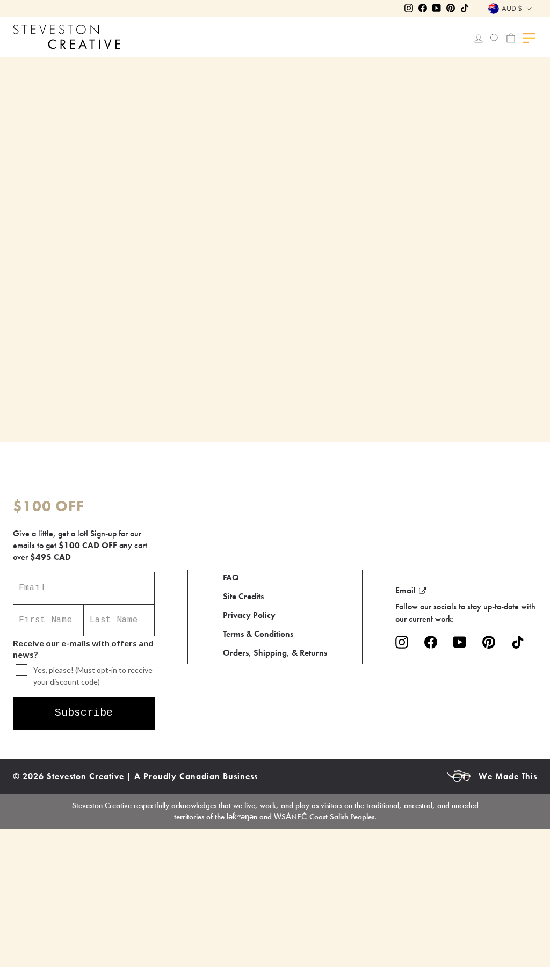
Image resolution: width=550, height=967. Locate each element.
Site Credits (243, 596)
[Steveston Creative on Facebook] (430, 642)
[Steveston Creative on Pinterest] (488, 642)
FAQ (231, 577)
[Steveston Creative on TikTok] (517, 642)
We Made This (508, 776)
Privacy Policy (249, 615)
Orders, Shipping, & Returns (275, 652)
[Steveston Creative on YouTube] (459, 642)
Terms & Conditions (258, 633)
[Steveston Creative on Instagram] (401, 642)
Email (405, 590)
